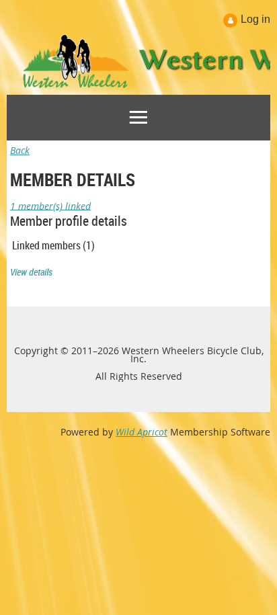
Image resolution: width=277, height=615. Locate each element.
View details (31, 271)
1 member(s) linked (50, 205)
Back (20, 150)
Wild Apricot (141, 431)
